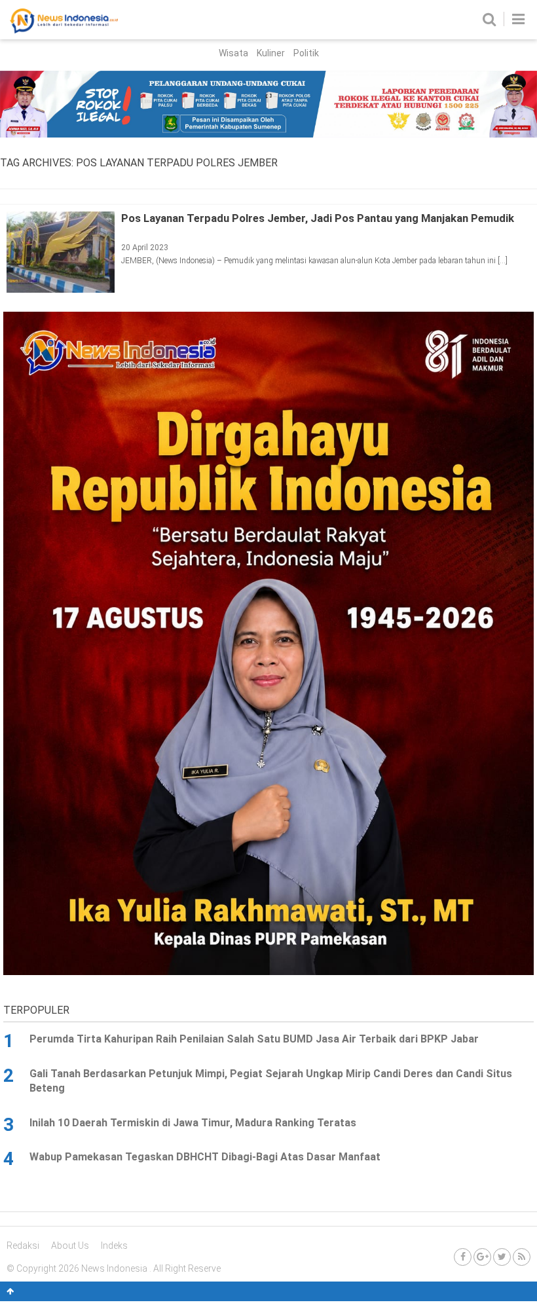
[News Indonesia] (64, 30)
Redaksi (23, 1245)
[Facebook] (463, 1257)
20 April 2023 (144, 247)
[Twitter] (502, 1257)
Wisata (233, 53)
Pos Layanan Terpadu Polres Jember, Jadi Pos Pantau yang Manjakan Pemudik (317, 218)
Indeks (114, 1245)
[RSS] (521, 1257)
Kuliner (271, 53)
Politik (306, 53)
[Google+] (482, 1257)
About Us (70, 1245)
